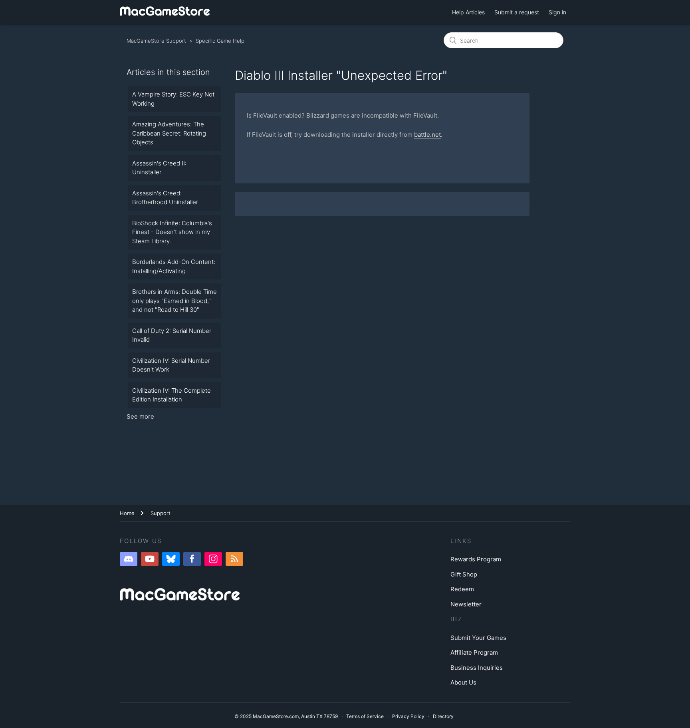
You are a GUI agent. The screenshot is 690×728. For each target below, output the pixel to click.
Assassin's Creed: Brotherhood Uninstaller (165, 197)
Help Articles (468, 12)
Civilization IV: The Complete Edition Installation (171, 395)
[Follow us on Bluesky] (171, 559)
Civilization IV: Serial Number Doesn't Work (171, 365)
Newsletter (466, 604)
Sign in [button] (557, 12)
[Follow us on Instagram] (213, 559)
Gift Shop (463, 574)
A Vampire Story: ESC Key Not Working (173, 99)
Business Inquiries (476, 667)
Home (127, 513)
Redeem (462, 589)
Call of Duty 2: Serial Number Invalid (171, 335)
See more (140, 416)
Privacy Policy (408, 716)
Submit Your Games (478, 637)
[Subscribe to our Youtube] (150, 559)
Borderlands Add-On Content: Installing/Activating (173, 266)
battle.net (427, 134)
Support (161, 513)
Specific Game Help (220, 40)
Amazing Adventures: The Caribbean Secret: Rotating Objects (169, 133)
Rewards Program (475, 559)
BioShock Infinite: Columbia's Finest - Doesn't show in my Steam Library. (172, 232)
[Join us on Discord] (128, 559)
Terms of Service (365, 716)
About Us (463, 682)
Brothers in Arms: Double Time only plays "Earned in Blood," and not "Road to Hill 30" (174, 300)
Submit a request (516, 12)
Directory (443, 716)
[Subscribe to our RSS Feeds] (234, 559)
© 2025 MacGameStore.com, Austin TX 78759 (286, 716)
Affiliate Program (474, 652)
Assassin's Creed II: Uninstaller (159, 167)
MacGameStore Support (156, 40)
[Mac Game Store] (165, 12)
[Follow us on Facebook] (192, 559)
